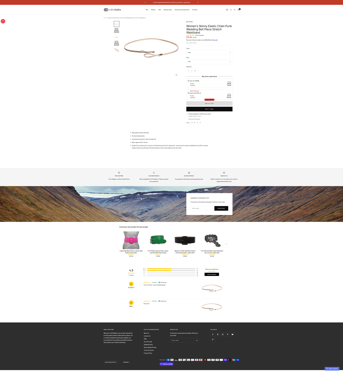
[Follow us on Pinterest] (227, 334)
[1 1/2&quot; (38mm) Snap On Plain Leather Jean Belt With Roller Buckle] (158, 240)
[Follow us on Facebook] (212, 334)
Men (147, 9)
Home (105, 18)
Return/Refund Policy (150, 347)
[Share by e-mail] (200, 122)
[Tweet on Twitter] (197, 122)
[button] (332, 368)
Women (153, 9)
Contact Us (147, 336)
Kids (159, 9)
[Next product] (226, 244)
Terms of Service (149, 350)
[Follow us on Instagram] (222, 334)
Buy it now (209, 109)
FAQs (145, 339)
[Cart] (238, 10)
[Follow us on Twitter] (217, 334)
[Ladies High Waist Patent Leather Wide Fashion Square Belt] (131, 240)
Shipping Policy (148, 344)
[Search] (231, 10)
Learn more (187, 2)
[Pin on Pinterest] (194, 122)
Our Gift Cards (148, 341)
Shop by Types (168, 9)
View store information (194, 119)
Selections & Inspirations (182, 9)
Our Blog (194, 9)
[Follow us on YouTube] (232, 334)
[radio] (209, 83)
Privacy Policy (148, 353)
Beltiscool (189, 21)
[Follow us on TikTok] (212, 339)
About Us (146, 333)
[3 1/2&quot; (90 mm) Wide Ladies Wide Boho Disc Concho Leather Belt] (212, 240)
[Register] (196, 340)
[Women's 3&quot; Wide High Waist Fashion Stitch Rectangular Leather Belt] (185, 240)
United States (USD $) (110, 362)
